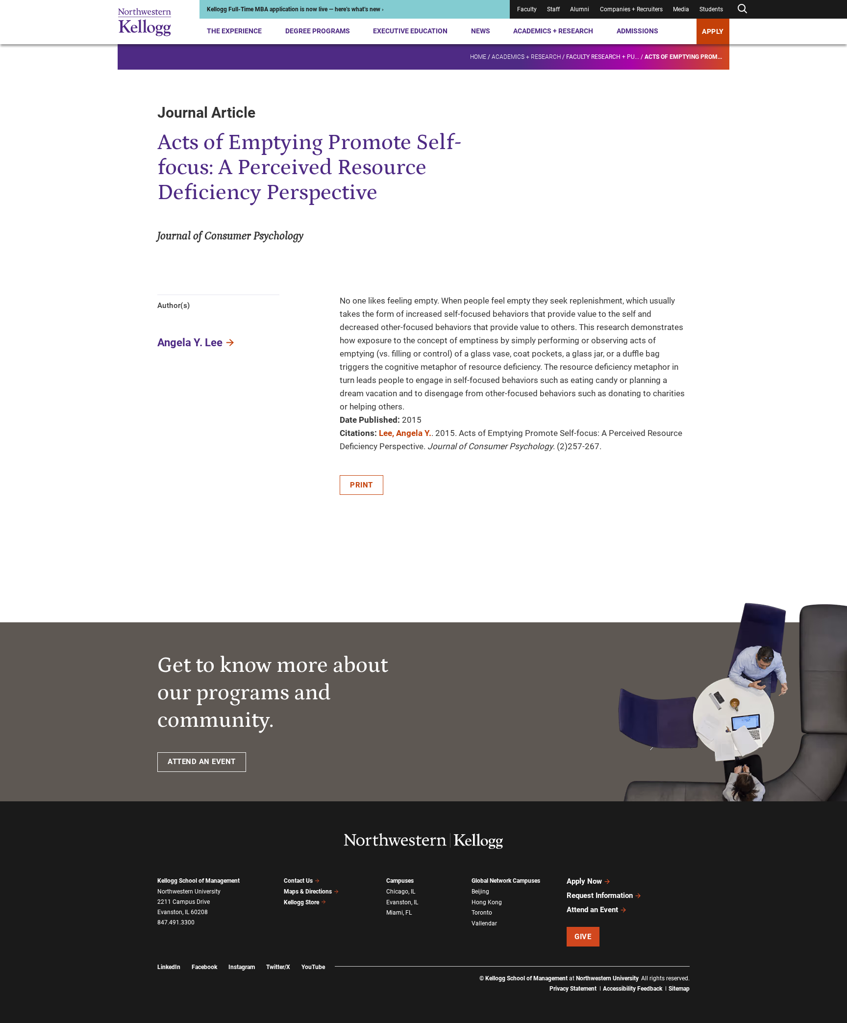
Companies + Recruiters (631, 9)
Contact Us (298, 880)
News (480, 31)
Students (711, 9)
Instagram (241, 967)
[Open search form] (742, 9)
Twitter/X (278, 967)
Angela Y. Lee (190, 342)
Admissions (637, 31)
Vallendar (484, 923)
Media (681, 9)
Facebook (204, 967)
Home (478, 56)
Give (582, 936)
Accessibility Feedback (632, 988)
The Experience (234, 31)
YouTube (313, 967)
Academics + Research (553, 31)
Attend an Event (592, 909)
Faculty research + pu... (602, 56)
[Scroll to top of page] (702, 972)
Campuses (400, 880)
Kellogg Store (301, 902)
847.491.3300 (176, 922)
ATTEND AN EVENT (202, 761)
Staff (553, 9)
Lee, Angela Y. (405, 433)
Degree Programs (317, 31)
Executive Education (410, 31)
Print (361, 485)
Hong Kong (487, 902)
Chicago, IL (400, 891)
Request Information (600, 895)
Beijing (480, 891)
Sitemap (679, 988)
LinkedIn (168, 967)
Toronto (482, 912)
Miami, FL (399, 912)
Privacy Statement (573, 988)
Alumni (579, 9)
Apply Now (584, 881)
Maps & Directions (308, 891)
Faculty (527, 9)
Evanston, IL (402, 902)
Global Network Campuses (506, 880)
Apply (713, 31)
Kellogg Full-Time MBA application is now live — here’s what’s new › (295, 9)
